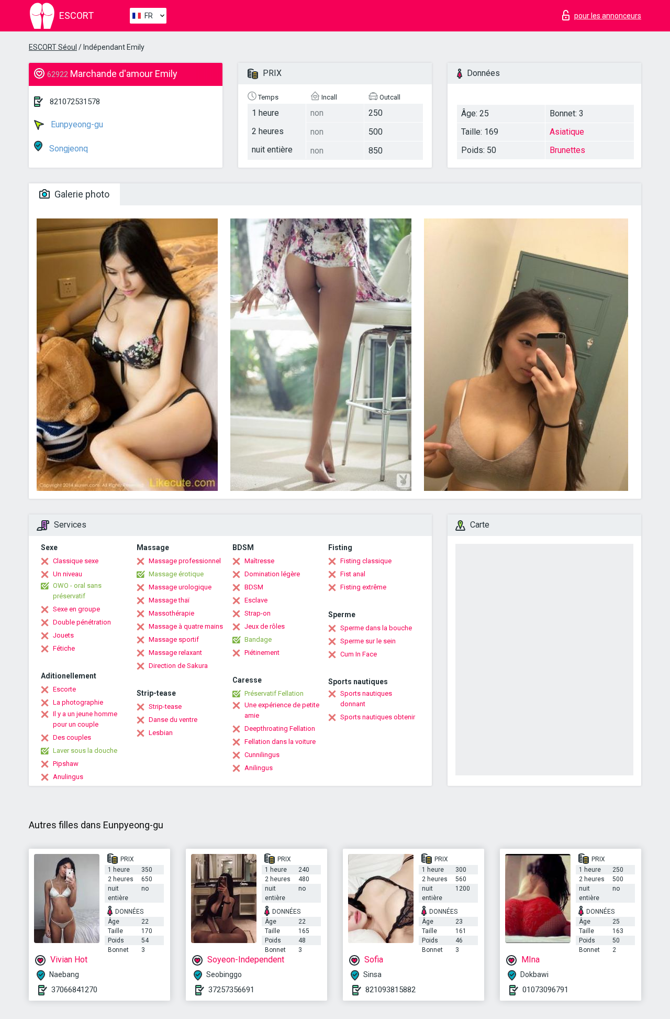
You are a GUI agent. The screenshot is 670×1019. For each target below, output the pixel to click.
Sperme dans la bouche (376, 628)
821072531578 (75, 101)
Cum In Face (358, 654)
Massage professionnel (185, 561)
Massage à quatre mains (186, 626)
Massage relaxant (175, 652)
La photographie (78, 702)
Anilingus (258, 768)
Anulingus (68, 777)
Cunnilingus (262, 755)
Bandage (258, 639)
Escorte (64, 689)
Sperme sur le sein (368, 641)
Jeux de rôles (264, 626)
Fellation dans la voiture (280, 742)
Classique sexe (75, 561)
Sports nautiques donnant (366, 698)
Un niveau (67, 574)
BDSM (253, 587)
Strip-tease (165, 706)
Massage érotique (176, 574)
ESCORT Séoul (53, 47)
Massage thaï (169, 600)
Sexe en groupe (76, 609)
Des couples (72, 737)
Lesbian (161, 733)
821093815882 (390, 989)
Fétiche (64, 648)
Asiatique (567, 132)
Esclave (255, 600)
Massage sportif (174, 639)
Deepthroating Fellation (279, 728)
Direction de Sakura (178, 666)
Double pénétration (82, 622)
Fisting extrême (363, 587)
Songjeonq (67, 149)
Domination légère (272, 574)
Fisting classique (366, 561)
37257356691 (231, 989)
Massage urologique (180, 587)
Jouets (63, 635)
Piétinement (262, 652)
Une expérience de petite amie (281, 710)
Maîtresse (259, 561)
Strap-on (257, 613)
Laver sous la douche (85, 750)
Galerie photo (80, 194)
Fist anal (352, 574)
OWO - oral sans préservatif (77, 591)
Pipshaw (66, 764)
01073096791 (545, 989)
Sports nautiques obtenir (377, 717)
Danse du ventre (173, 720)
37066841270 (74, 989)
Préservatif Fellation (274, 693)
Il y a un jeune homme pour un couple (85, 719)
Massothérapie (171, 613)
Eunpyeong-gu (76, 124)
